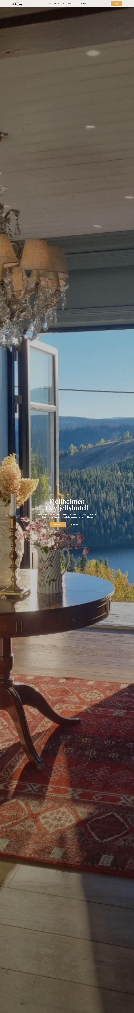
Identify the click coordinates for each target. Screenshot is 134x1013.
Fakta (76, 3)
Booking (117, 3)
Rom (63, 3)
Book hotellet (58, 524)
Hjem (49, 3)
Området (69, 3)
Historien (56, 3)
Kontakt (83, 3)
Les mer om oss (76, 524)
